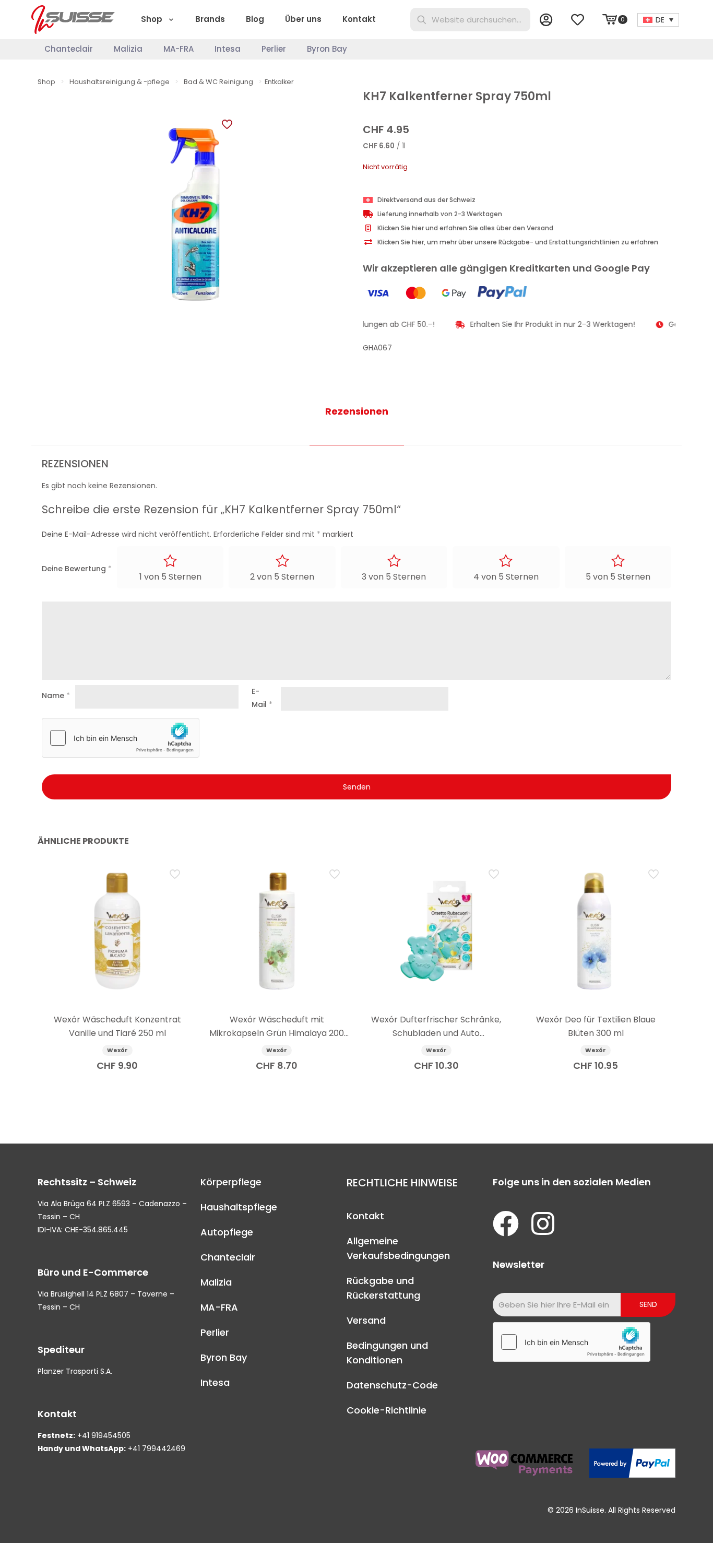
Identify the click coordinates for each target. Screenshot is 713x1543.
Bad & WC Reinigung (218, 82)
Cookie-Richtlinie (386, 1410)
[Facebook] (506, 1223)
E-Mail (262, 698)
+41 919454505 (103, 1435)
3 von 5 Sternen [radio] (394, 577)
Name (56, 695)
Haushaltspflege (238, 1207)
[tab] (357, 411)
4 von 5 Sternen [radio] (506, 577)
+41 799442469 (156, 1448)
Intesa (215, 1382)
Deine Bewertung (77, 568)
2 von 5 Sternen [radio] (282, 577)
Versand (366, 1320)
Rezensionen (356, 411)
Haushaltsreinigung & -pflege (119, 82)
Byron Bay (223, 1357)
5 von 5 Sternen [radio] (618, 577)
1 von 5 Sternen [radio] (170, 577)
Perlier (214, 1332)
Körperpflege (231, 1181)
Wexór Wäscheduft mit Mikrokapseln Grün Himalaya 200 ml (276, 1033)
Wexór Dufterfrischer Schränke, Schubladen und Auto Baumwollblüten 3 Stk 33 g (436, 1033)
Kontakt (365, 1215)
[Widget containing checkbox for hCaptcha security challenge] (120, 738)
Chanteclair (227, 1257)
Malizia (216, 1282)
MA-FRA (219, 1307)
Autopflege (226, 1232)
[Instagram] (542, 1223)
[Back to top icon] (663, 1522)
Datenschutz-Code (392, 1385)
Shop (46, 82)
